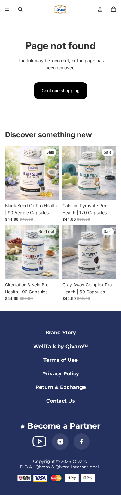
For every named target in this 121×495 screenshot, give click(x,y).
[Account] (100, 9)
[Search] (20, 9)
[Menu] (7, 9)
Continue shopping (61, 90)
